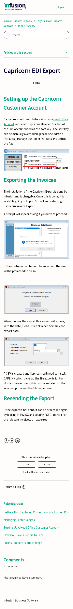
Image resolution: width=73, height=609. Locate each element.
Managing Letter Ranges (19, 520)
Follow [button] (36, 82)
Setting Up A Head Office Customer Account (31, 527)
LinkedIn (17, 440)
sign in (14, 577)
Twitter (11, 440)
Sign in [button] (61, 7)
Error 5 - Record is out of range (23, 543)
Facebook (6, 440)
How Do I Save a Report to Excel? (24, 535)
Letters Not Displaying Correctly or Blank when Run (36, 512)
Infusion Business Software (18, 21)
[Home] (15, 9)
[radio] (26, 464)
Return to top (12, 487)
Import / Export (26, 25)
